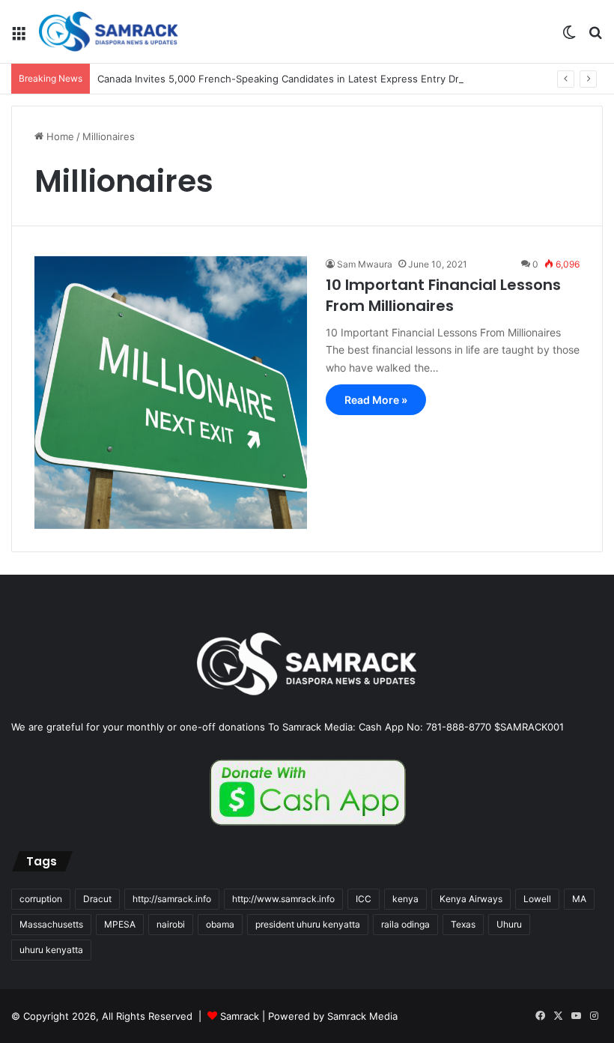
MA (579, 898)
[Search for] (595, 37)
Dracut (97, 898)
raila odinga (405, 924)
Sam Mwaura (364, 264)
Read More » (375, 399)
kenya (405, 898)
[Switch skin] (569, 37)
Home (58, 136)
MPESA (120, 924)
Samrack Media (362, 1016)
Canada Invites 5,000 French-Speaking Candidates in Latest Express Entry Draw (284, 79)
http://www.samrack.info (283, 898)
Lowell (537, 898)
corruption (40, 898)
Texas (463, 924)
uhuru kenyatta (51, 949)
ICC (363, 898)
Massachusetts (51, 924)
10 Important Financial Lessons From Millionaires (443, 295)
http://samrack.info (172, 898)
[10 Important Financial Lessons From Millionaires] (170, 392)
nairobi (170, 924)
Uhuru (509, 924)
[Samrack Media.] (108, 31)
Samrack (239, 1016)
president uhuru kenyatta (307, 924)
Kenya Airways (471, 898)
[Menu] (18, 37)
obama (220, 924)
